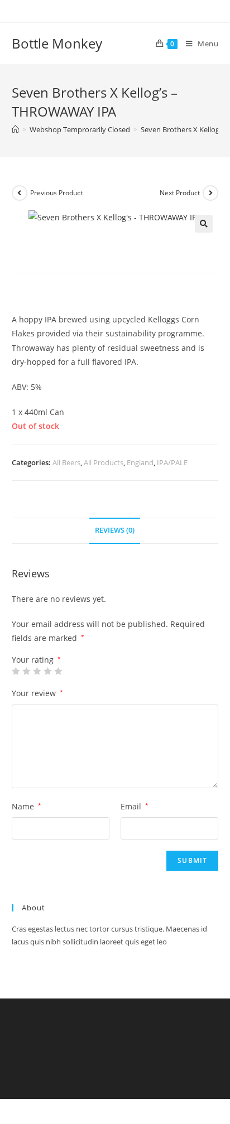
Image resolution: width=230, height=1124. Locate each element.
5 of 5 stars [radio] (58, 671)
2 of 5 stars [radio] (26, 671)
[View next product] (210, 193)
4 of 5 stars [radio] (47, 671)
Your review (37, 693)
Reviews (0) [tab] (115, 530)
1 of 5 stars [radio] (16, 671)
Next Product (180, 192)
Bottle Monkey (57, 43)
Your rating (36, 660)
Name (26, 806)
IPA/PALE (172, 462)
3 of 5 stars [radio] (37, 671)
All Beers (66, 462)
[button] (204, 224)
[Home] (15, 129)
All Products (103, 462)
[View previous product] (19, 193)
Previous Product (56, 192)
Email (134, 806)
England (140, 462)
